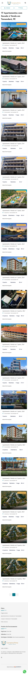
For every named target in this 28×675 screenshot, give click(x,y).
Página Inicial (4, 613)
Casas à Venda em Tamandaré (9, 619)
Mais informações (6, 51)
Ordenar (8, 8)
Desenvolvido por (10, 666)
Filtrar (21, 8)
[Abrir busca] (25, 3)
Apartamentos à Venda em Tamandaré (11, 616)
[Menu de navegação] (2, 3)
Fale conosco (4, 621)
